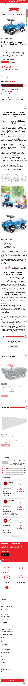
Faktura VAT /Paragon (6, 634)
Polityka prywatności (6, 649)
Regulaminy (4, 646)
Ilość (2, 75)
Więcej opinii (14, 536)
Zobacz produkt (6, 445)
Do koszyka (4, 396)
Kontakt (3, 604)
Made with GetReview (21, 683)
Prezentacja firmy (5, 669)
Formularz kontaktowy (6, 606)
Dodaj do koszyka (12, 85)
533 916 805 (19, 3)
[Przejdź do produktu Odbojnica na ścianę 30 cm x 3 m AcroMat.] (14, 422)
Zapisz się (5, 554)
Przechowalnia (4, 619)
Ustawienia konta (5, 614)
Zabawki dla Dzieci (11, 14)
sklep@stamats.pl (10, 3)
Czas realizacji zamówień (7, 631)
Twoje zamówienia (5, 616)
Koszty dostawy (5, 627)
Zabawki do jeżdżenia (22, 14)
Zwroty (3, 659)
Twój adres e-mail (5, 551)
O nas (2, 672)
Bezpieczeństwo (5, 644)
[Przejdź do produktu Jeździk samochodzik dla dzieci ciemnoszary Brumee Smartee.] (14, 372)
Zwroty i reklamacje (6, 657)
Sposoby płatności (5, 629)
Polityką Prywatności (5, 559)
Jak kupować (4, 642)
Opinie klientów (4, 667)
